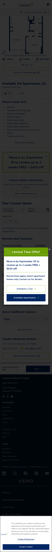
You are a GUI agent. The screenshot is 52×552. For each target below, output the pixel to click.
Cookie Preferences (26, 539)
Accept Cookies (26, 547)
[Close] (49, 249)
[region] (26, 534)
